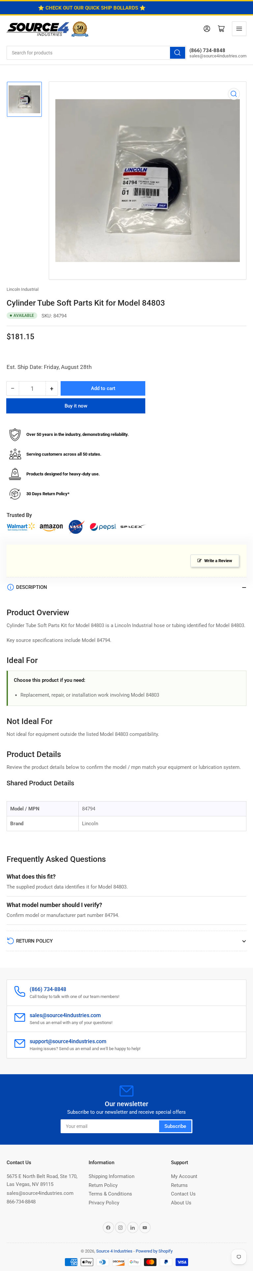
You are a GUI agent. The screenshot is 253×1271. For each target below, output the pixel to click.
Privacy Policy (104, 1203)
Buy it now (76, 406)
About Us (181, 1203)
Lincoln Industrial (23, 289)
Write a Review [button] (218, 560)
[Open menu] (239, 28)
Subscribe (175, 1126)
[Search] (177, 52)
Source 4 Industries (114, 1251)
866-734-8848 (21, 1202)
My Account (184, 1176)
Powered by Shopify (154, 1251)
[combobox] (96, 53)
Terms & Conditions (110, 1194)
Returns (179, 1185)
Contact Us (183, 1194)
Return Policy (103, 1185)
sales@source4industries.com (40, 1193)
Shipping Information (111, 1176)
